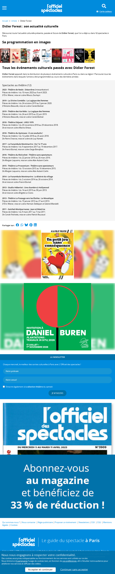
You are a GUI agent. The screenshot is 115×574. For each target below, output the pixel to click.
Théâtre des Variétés (17, 111)
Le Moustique (47, 198)
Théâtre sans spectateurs (40, 154)
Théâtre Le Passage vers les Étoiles (24, 198)
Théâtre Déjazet (15, 122)
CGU (99, 522)
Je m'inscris (57, 393)
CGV (93, 522)
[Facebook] (17, 225)
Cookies (14, 525)
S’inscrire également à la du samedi (29, 386)
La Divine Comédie (16, 100)
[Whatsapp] (22, 225)
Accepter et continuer (40, 569)
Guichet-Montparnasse (18, 209)
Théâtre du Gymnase (17, 133)
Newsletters (84, 522)
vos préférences (69, 561)
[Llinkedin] (35, 225)
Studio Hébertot (15, 187)
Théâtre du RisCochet (17, 154)
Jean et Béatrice (38, 209)
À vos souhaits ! (35, 133)
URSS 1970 (29, 122)
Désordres (29, 89)
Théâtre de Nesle (15, 89)
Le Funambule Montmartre (20, 144)
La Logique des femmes (37, 100)
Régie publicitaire (45, 522)
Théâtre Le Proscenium (18, 165)
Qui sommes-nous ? (11, 522)
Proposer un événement (65, 522)
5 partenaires (22, 561)
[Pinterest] (31, 225)
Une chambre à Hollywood (36, 187)
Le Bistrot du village (43, 176)
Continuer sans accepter (74, 569)
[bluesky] (26, 225)
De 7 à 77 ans (40, 144)
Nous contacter (28, 522)
